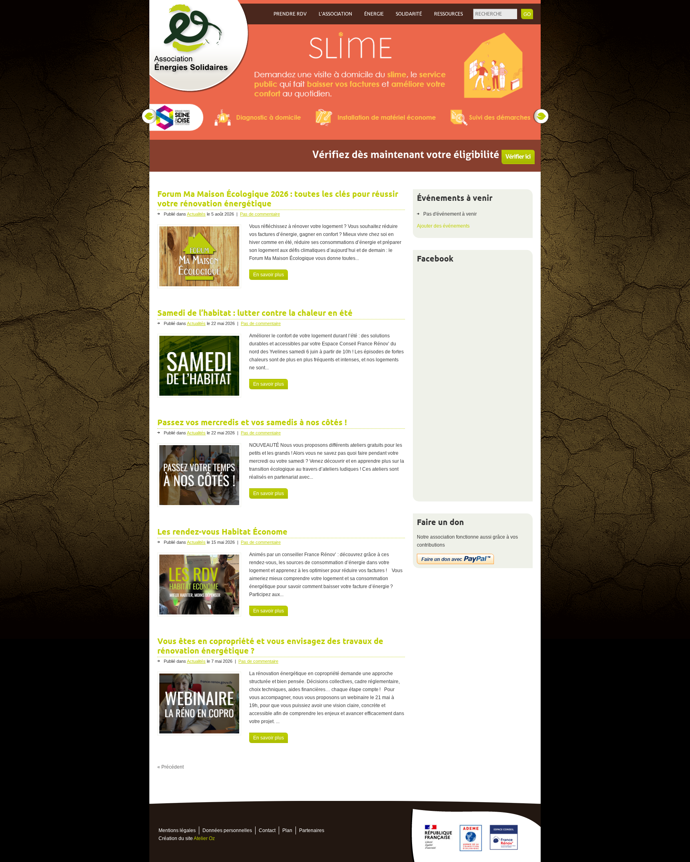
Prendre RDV (290, 14)
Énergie (374, 14)
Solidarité (409, 14)
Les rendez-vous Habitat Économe (222, 532)
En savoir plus (268, 274)
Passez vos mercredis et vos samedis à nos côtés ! (252, 422)
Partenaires (311, 830)
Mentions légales (177, 830)
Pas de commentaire (260, 214)
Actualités (196, 214)
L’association (335, 14)
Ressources (448, 14)
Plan (287, 830)
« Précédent (170, 767)
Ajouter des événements (443, 226)
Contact (267, 830)
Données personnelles (227, 830)
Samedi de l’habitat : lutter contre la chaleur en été (255, 313)
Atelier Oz (204, 838)
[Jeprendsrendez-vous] (503, 160)
